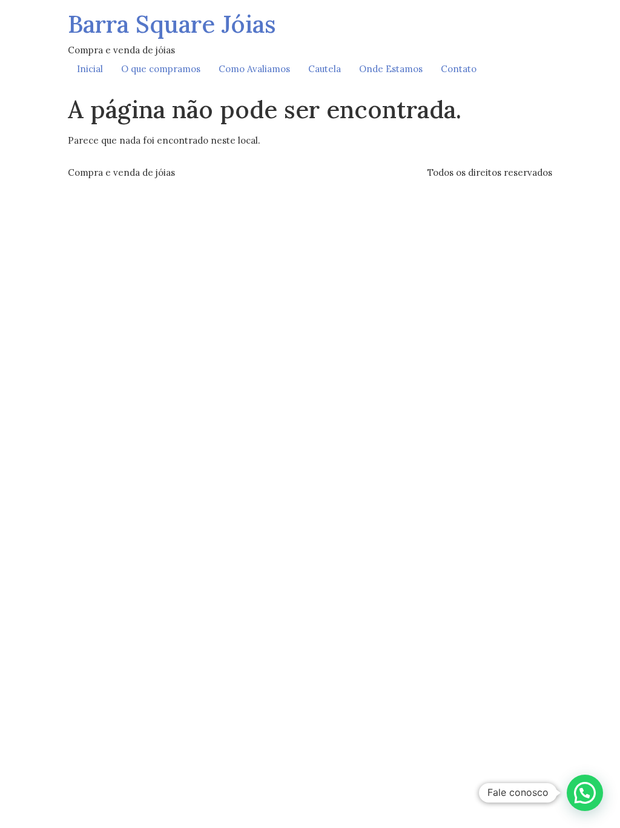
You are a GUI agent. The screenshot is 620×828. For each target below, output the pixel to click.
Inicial (90, 69)
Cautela (324, 69)
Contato (459, 69)
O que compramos (160, 69)
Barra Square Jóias (172, 23)
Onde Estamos (391, 69)
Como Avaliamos (254, 69)
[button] (585, 793)
